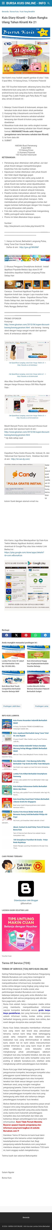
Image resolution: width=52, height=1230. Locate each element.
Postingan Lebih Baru (11, 706)
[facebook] (6, 635)
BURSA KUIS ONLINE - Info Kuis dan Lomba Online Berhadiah (29, 1226)
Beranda (26, 1217)
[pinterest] (26, 635)
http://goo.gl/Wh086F (29, 247)
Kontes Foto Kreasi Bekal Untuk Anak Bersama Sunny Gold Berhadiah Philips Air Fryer (30, 814)
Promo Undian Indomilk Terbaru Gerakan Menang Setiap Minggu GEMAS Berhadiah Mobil (30, 748)
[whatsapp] (35, 635)
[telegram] (45, 635)
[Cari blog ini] (48, 3)
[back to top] (46, 1224)
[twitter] (16, 635)
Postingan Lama (41, 706)
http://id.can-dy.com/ (20, 459)
